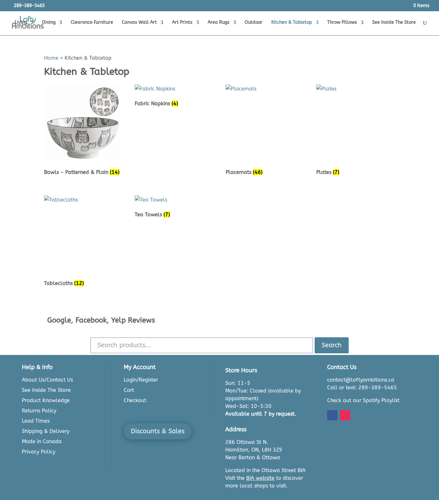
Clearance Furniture (92, 22)
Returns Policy (39, 411)
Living (21, 22)
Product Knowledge (46, 400)
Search (332, 345)
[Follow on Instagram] (345, 415)
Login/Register (141, 380)
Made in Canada (42, 441)
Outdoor (254, 22)
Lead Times (35, 421)
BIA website (260, 478)
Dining (49, 22)
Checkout (135, 400)
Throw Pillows (342, 22)
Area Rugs (218, 22)
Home (51, 58)
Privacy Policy (38, 452)
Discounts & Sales (157, 431)
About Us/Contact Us (47, 380)
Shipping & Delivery (45, 431)
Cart (129, 390)
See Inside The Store (394, 22)
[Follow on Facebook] (332, 415)
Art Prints (182, 22)
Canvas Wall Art (139, 22)
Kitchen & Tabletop (291, 22)
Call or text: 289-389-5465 (362, 387)
